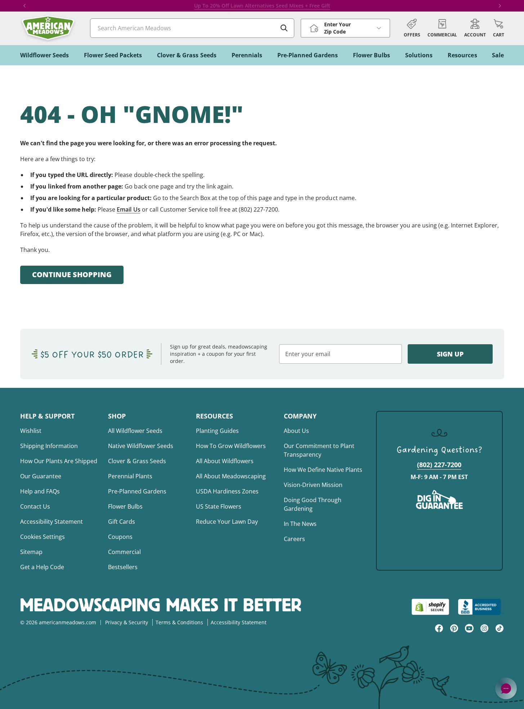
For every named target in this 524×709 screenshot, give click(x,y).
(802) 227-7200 (439, 464)
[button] (498, 28)
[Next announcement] (500, 5)
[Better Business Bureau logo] (481, 607)
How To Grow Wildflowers (231, 446)
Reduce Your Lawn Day (227, 522)
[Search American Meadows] (284, 28)
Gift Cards (121, 522)
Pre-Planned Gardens (137, 491)
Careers (294, 539)
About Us (296, 431)
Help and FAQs (40, 491)
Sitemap (31, 552)
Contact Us (35, 506)
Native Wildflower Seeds (140, 446)
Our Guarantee (40, 476)
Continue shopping (72, 274)
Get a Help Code (42, 567)
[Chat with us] (506, 688)
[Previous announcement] (24, 5)
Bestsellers (123, 567)
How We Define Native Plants (323, 470)
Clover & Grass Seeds (137, 461)
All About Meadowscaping (231, 476)
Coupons (120, 537)
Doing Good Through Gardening (312, 504)
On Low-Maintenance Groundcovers (282, 5)
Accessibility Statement (51, 522)
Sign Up (450, 353)
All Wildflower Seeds (135, 431)
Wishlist (30, 431)
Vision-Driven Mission (313, 485)
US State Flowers (218, 506)
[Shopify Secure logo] (430, 607)
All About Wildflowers (225, 461)
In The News (300, 524)
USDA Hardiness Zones (227, 491)
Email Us (128, 209)
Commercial (124, 552)
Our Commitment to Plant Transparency (319, 450)
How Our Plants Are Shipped (58, 461)
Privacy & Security (126, 622)
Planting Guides (217, 431)
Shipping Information (49, 446)
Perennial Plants (130, 476)
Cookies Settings (42, 537)
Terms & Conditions (179, 622)
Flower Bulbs (125, 506)
